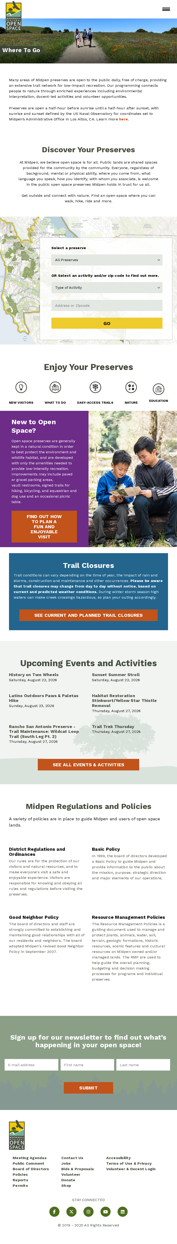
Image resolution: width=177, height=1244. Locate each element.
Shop (66, 1185)
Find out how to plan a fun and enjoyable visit (44, 527)
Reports (20, 1180)
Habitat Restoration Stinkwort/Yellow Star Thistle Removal (124, 700)
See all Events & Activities (88, 764)
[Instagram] (88, 1212)
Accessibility (118, 1158)
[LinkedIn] (123, 1212)
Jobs (66, 1163)
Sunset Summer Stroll (116, 674)
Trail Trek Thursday (113, 726)
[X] (71, 1212)
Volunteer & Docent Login (131, 1169)
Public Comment (28, 1163)
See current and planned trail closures (88, 615)
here (123, 119)
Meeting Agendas (30, 1158)
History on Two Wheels (34, 674)
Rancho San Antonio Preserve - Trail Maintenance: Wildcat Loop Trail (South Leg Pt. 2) (44, 731)
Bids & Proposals (77, 1169)
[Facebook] (54, 1212)
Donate (68, 1180)
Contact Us (72, 1158)
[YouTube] (105, 1212)
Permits (20, 1185)
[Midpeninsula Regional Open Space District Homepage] (13, 9)
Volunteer (70, 1174)
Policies (20, 1174)
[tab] (21, 393)
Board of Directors (31, 1169)
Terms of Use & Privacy (129, 1163)
